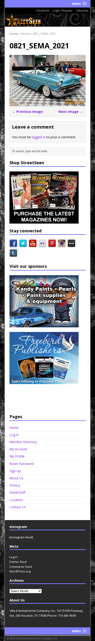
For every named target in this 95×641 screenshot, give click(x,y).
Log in (13, 557)
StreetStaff (17, 492)
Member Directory (23, 442)
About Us (16, 478)
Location (16, 500)
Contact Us (17, 507)
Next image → (70, 111)
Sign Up (15, 471)
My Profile (17, 456)
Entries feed (18, 562)
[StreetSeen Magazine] (47, 20)
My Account (18, 449)
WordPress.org (19, 571)
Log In (14, 435)
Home (14, 428)
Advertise (82, 11)
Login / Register (63, 11)
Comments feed (20, 567)
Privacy (14, 485)
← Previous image (27, 111)
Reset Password (21, 463)
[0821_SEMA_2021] (47, 103)
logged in (38, 137)
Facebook (42, 11)
